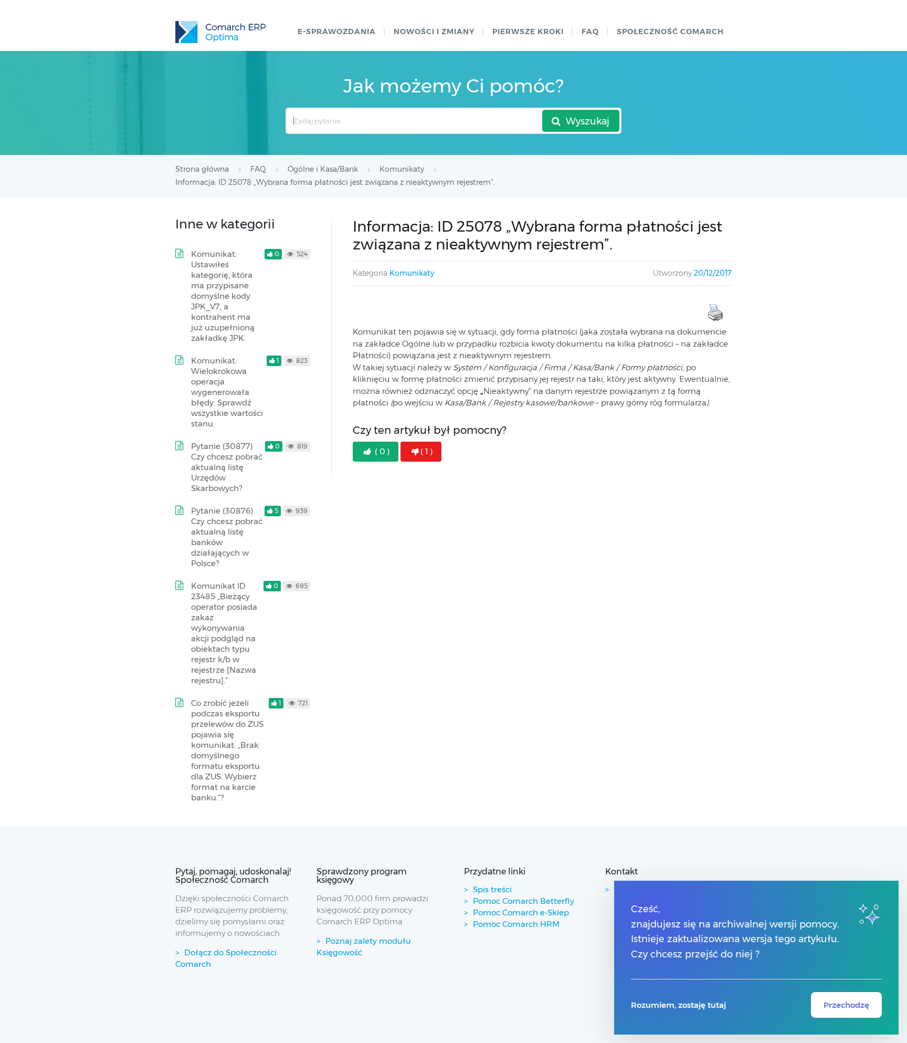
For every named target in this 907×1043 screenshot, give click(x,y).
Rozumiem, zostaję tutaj (678, 1005)
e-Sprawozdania (337, 31)
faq (590, 31)
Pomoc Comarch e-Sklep (521, 912)
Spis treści (492, 889)
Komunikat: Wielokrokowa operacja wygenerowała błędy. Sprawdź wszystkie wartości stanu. (227, 392)
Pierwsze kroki (528, 31)
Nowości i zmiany (434, 31)
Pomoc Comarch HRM (516, 924)
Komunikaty (411, 273)
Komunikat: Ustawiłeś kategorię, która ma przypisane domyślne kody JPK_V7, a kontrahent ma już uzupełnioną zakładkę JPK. (223, 296)
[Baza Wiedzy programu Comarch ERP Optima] (220, 32)
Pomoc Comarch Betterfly (523, 901)
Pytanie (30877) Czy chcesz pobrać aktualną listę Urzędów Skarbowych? (226, 467)
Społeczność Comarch (670, 31)
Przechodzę (846, 1005)
